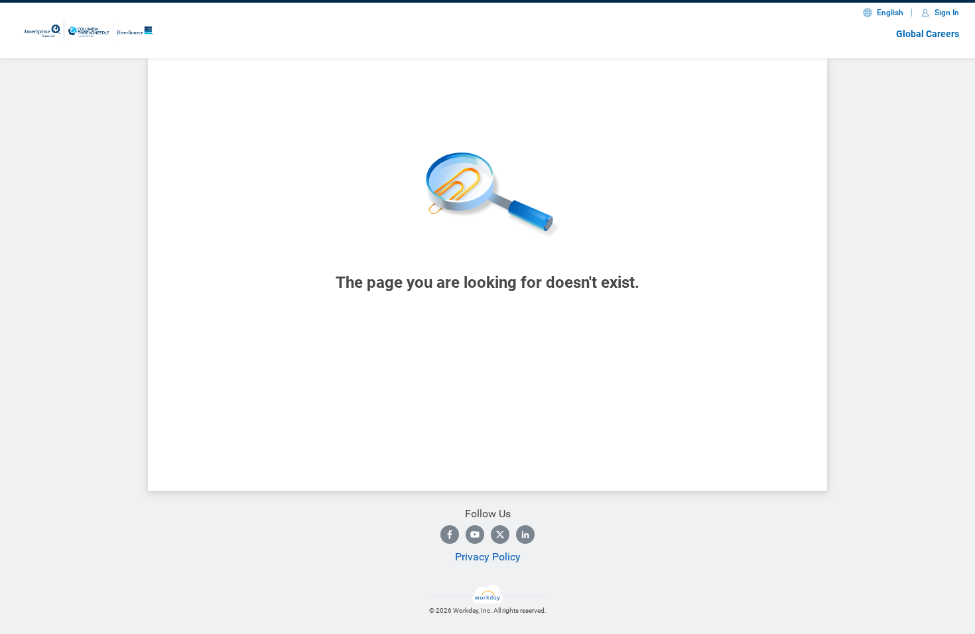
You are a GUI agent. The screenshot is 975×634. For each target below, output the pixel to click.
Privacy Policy (488, 556)
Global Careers (927, 34)
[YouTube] (475, 534)
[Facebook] (449, 534)
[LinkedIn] (525, 534)
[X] (500, 534)
